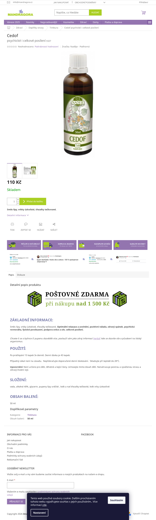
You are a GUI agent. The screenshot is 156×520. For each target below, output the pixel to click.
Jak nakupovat (61, 2)
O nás (10, 448)
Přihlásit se (16, 501)
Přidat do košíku (35, 201)
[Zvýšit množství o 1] (17, 199)
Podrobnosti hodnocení (46, 46)
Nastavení (39, 512)
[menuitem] (13, 22)
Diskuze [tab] (21, 274)
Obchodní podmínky (85, 2)
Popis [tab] (11, 274)
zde (44, 505)
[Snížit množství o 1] (17, 203)
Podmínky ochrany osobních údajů (24, 455)
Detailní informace (16, 215)
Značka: (76, 46)
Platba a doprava (15, 451)
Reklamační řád (15, 459)
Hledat (95, 12)
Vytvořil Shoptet (141, 513)
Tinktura (31, 414)
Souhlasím (116, 500)
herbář (96, 338)
